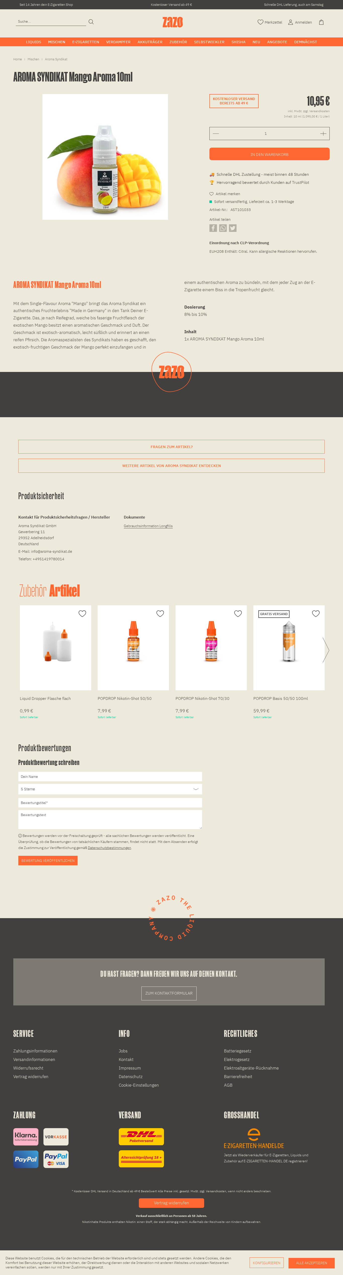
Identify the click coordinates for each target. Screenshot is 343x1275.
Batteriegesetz (237, 1051)
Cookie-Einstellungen (139, 1085)
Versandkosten (216, 1191)
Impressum (130, 1068)
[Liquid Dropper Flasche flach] (55, 641)
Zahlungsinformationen (35, 1051)
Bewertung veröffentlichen (48, 860)
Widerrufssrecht (28, 1068)
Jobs (123, 1051)
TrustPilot (300, 182)
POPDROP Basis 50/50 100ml (280, 698)
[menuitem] (51, 21)
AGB (228, 1085)
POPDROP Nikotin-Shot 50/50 (125, 698)
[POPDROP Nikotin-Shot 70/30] (211, 641)
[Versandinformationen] (141, 1148)
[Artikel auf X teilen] (233, 228)
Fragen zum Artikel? (172, 446)
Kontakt (126, 1059)
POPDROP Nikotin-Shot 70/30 (203, 698)
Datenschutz (131, 1076)
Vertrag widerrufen (30, 1076)
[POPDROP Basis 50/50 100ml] (289, 641)
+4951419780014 (48, 559)
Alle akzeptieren (311, 1263)
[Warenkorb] (322, 22)
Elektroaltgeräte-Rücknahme (251, 1068)
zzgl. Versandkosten (316, 111)
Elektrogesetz (237, 1059)
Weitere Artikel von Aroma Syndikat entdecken (171, 465)
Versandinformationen (34, 1059)
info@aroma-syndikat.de (51, 551)
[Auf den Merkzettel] (81, 613)
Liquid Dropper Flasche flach (45, 698)
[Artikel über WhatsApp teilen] (223, 228)
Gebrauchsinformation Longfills (148, 526)
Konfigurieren (266, 1263)
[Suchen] (91, 22)
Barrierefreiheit (238, 1076)
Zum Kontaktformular (169, 993)
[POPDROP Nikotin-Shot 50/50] (133, 641)
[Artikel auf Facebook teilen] (213, 228)
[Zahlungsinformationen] (41, 1148)
